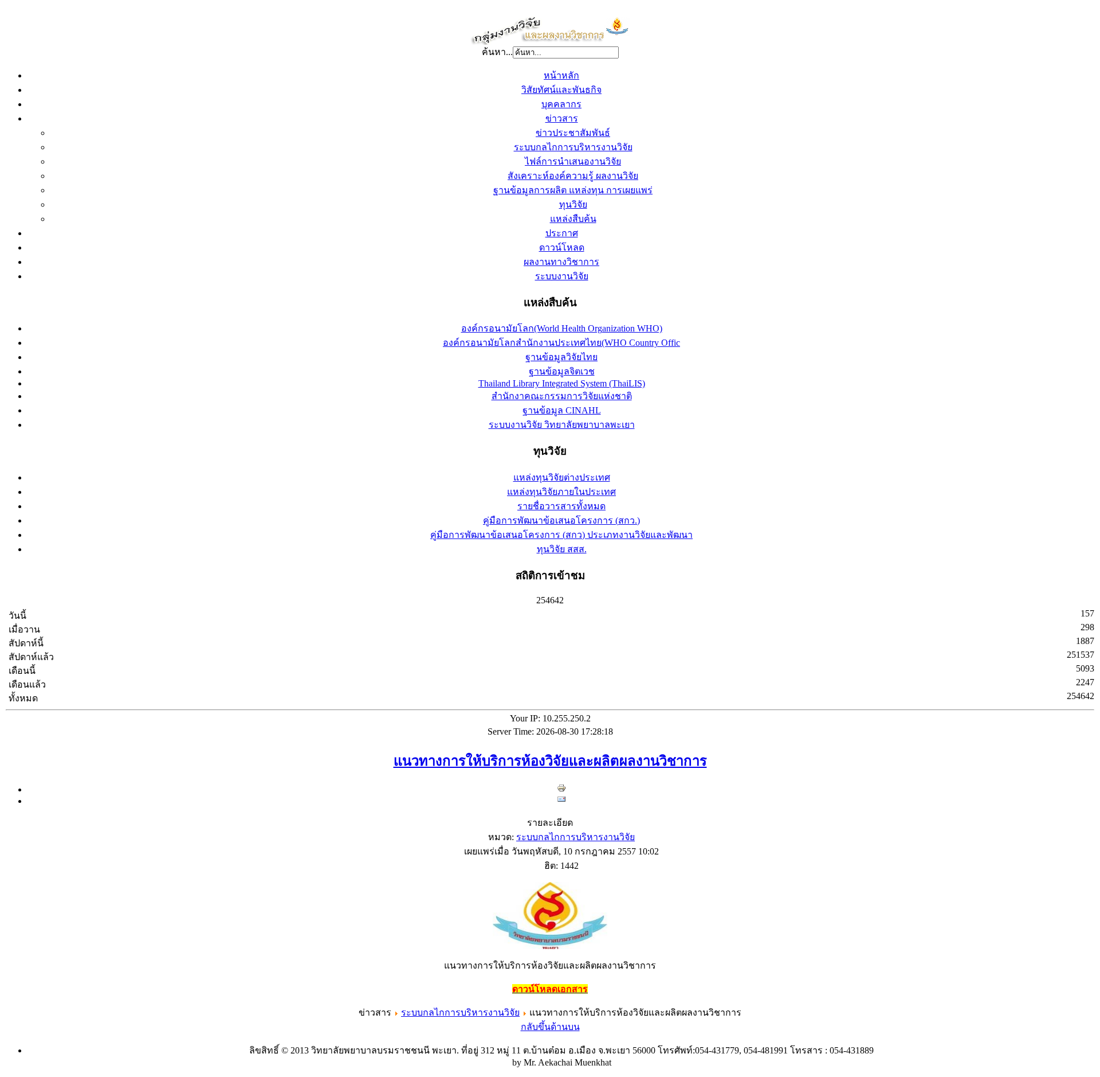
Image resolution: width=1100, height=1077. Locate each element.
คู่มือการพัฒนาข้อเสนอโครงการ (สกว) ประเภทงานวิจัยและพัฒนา (561, 535)
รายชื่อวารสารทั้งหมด (561, 506)
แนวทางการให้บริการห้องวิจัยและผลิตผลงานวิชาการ (550, 761)
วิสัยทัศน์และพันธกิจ (561, 90)
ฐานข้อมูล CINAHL (561, 410)
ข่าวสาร (561, 118)
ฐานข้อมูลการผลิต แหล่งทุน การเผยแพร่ (573, 190)
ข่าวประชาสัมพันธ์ (573, 133)
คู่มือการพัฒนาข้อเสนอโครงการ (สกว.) (561, 520)
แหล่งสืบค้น (573, 219)
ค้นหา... (497, 52)
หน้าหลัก (561, 75)
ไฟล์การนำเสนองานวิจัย (573, 161)
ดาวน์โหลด (561, 247)
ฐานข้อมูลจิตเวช (562, 371)
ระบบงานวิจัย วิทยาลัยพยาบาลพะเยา (562, 425)
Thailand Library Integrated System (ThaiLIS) (561, 383)
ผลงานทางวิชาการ (561, 262)
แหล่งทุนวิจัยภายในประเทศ (561, 492)
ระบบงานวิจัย (561, 276)
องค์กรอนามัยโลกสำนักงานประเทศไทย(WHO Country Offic (561, 343)
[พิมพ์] (561, 789)
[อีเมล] (561, 801)
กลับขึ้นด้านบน (550, 1027)
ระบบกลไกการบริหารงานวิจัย (573, 147)
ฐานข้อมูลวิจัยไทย (561, 357)
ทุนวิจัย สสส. (562, 549)
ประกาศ (561, 233)
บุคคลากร (561, 104)
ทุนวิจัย (573, 204)
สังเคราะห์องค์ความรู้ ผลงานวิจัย (573, 176)
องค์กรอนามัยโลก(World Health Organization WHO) (561, 328)
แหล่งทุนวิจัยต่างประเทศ (561, 477)
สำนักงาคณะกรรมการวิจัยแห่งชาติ (562, 396)
